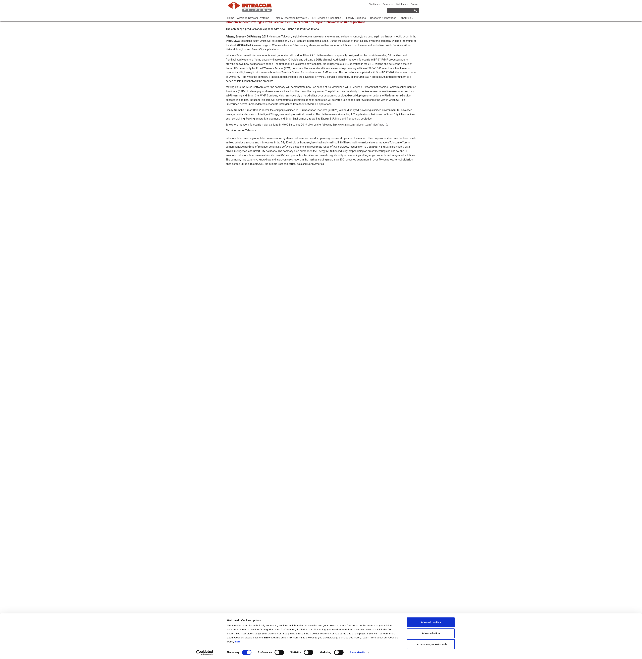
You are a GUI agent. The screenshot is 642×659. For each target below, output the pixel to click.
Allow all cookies (431, 622)
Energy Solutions (356, 18)
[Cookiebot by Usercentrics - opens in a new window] (205, 652)
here (238, 641)
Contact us (388, 4)
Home (230, 18)
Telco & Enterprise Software (291, 18)
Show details (357, 652)
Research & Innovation (383, 18)
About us (406, 18)
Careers (414, 4)
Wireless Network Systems (253, 18)
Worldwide (374, 4)
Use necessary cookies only (431, 644)
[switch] (279, 652)
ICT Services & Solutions (327, 18)
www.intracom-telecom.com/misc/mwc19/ (363, 124)
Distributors (402, 4)
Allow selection (431, 633)
